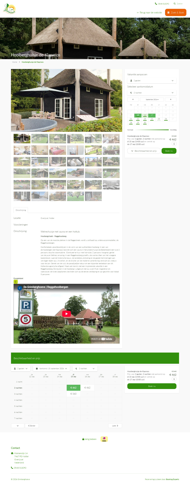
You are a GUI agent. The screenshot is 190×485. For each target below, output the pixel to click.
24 (152, 119)
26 (166, 119)
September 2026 (151, 99)
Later (114, 426)
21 (131, 119)
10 (152, 111)
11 (159, 111)
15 (138, 115)
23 (145, 119)
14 (131, 115)
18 (159, 115)
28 (131, 122)
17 (152, 115)
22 (138, 119)
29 (138, 122)
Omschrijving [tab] (21, 210)
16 (145, 115)
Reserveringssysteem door (162, 479)
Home (14, 62)
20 (173, 115)
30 (145, 122)
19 (166, 115)
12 (166, 111)
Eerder (32, 426)
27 (173, 119)
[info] (174, 143)
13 (173, 111)
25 (159, 119)
